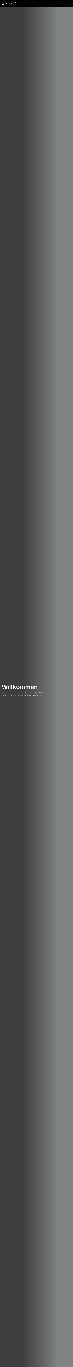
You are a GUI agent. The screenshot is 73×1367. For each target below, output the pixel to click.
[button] (69, 3)
